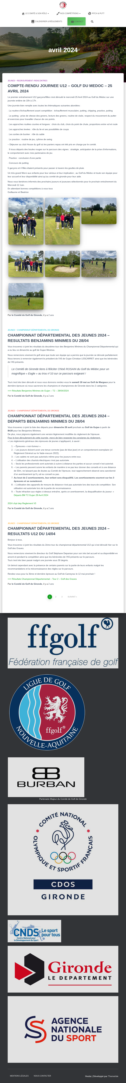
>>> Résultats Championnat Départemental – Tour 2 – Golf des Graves (42, 579)
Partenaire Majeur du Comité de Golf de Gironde (63, 799)
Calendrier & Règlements (48, 21)
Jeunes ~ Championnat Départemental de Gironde (33, 330)
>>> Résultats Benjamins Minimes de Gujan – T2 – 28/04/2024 (38, 390)
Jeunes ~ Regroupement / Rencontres (27, 81)
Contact (79, 22)
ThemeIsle (113, 1076)
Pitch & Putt (98, 13)
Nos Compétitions (69, 13)
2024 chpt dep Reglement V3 (22, 503)
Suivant (71, 597)
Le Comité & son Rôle (36, 13)
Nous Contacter (42, 1076)
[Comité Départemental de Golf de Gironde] (63, 5)
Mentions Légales (19, 1076)
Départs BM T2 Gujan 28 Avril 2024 (31, 495)
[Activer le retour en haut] (120, 1077)
